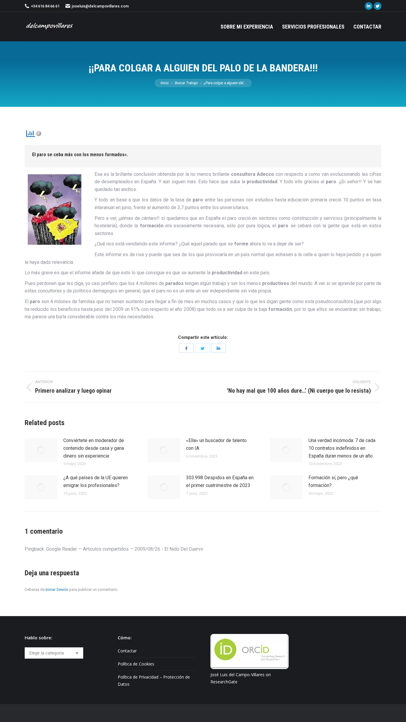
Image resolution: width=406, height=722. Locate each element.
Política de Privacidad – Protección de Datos (154, 680)
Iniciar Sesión (56, 589)
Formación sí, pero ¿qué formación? (333, 481)
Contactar (127, 651)
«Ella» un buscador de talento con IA (216, 444)
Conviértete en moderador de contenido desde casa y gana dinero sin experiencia (93, 448)
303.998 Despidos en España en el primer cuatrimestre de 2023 (220, 481)
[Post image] (41, 450)
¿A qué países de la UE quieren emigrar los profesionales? (95, 481)
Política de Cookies (136, 664)
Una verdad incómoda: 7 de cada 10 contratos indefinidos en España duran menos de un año (342, 448)
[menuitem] (247, 26)
